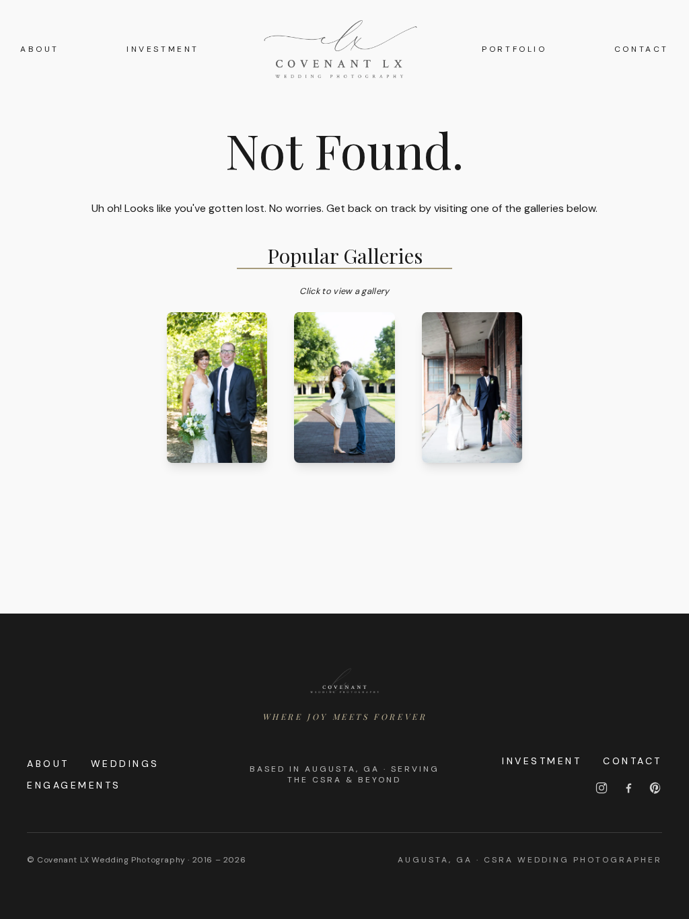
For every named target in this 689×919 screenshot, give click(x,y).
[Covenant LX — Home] (344, 681)
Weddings (125, 764)
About (39, 49)
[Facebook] (628, 788)
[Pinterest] (655, 788)
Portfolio (514, 49)
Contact (641, 49)
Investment (162, 49)
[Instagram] (601, 788)
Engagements (74, 785)
